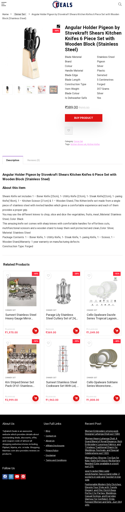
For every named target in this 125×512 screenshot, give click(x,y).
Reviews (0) (34, 160)
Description (12, 160)
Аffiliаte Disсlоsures (55, 445)
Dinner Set (20, 14)
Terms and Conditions (56, 460)
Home (5, 14)
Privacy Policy (52, 450)
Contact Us (51, 436)
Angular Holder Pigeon (19, 175)
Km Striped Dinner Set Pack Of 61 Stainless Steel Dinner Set (19, 386)
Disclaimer (51, 455)
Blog (48, 431)
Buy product (83, 117)
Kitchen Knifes (93, 144)
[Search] (120, 4)
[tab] (12, 160)
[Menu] (4, 4)
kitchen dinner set (78, 144)
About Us (50, 441)
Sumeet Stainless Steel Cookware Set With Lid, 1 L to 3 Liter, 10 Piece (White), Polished (62, 388)
